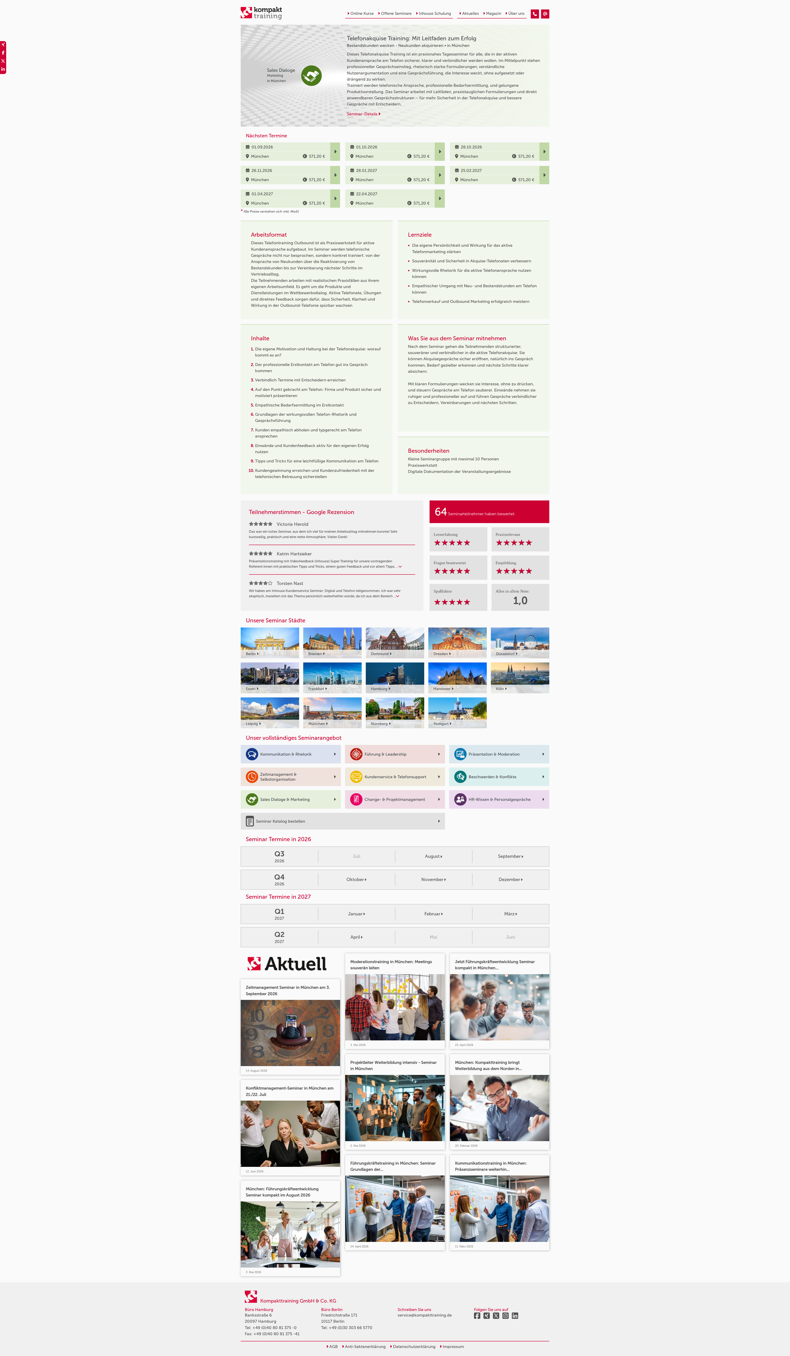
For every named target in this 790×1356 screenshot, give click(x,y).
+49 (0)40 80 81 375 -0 (274, 1327)
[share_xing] (3, 45)
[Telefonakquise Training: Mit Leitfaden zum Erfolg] (535, 14)
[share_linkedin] (3, 70)
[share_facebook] (3, 53)
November (432, 879)
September (509, 856)
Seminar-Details (362, 113)
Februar (432, 914)
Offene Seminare (396, 13)
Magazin (493, 13)
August (432, 856)
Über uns (516, 13)
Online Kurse (362, 13)
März (509, 914)
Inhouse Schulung (435, 13)
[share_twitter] (3, 62)
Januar (355, 914)
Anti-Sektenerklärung (365, 1346)
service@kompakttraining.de (425, 1315)
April (355, 937)
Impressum (453, 1346)
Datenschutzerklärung (414, 1346)
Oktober (355, 879)
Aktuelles (470, 13)
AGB (333, 1346)
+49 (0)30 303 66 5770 (350, 1327)
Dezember (509, 879)
